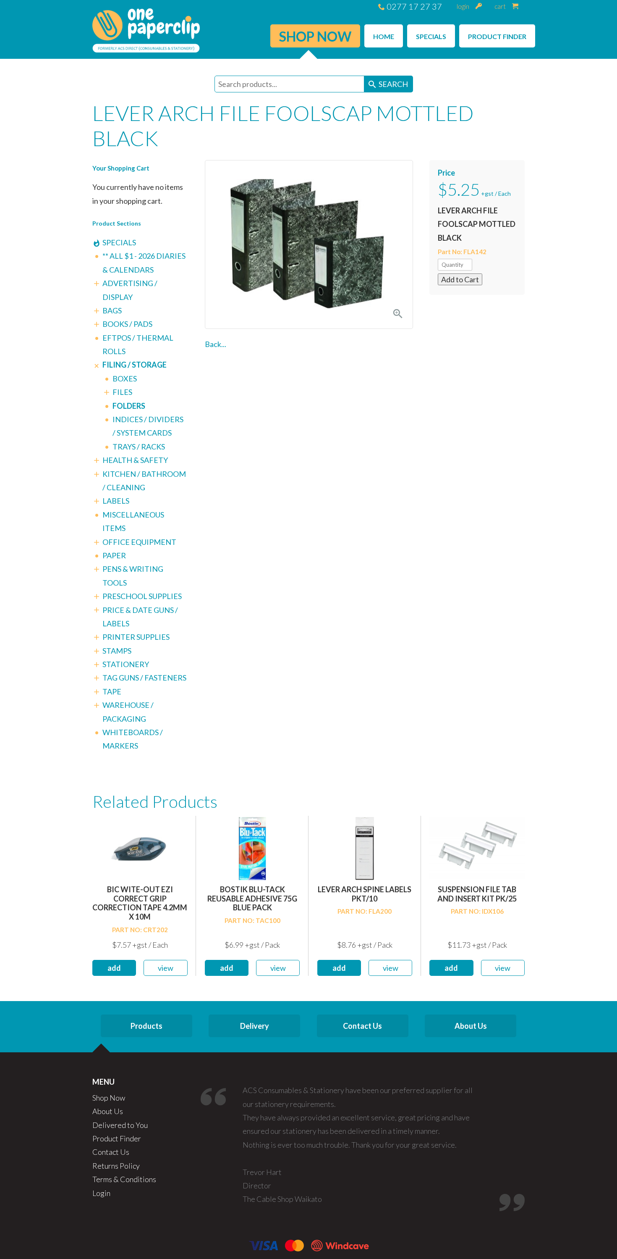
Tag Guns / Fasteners (144, 677)
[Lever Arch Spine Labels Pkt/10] (365, 847)
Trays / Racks (138, 446)
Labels (115, 500)
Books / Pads (127, 324)
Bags (112, 310)
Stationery (125, 664)
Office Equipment (139, 542)
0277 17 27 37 (413, 6)
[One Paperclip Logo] (146, 29)
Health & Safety (135, 460)
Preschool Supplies (142, 596)
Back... (215, 344)
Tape (111, 691)
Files (122, 392)
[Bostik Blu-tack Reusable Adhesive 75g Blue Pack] (252, 847)
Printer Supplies (136, 636)
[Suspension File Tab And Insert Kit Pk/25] (477, 847)
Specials (119, 242)
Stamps (116, 650)
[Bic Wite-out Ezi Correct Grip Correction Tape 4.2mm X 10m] (139, 847)
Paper (114, 555)
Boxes (124, 378)
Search (387, 84)
